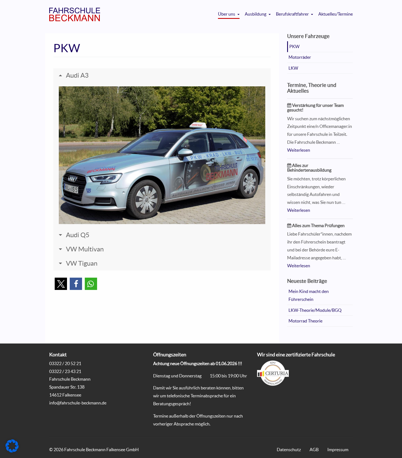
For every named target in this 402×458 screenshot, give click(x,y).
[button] (61, 284)
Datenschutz (289, 449)
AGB (314, 449)
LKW (293, 68)
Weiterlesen (298, 150)
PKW (294, 46)
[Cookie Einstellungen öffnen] (12, 450)
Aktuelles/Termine (335, 13)
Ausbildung (256, 13)
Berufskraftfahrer (293, 13)
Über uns (227, 13)
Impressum (337, 449)
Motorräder (300, 57)
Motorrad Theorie (305, 320)
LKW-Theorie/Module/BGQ (315, 310)
